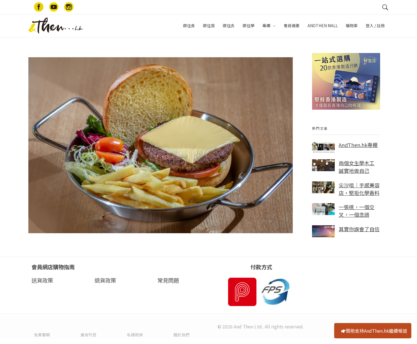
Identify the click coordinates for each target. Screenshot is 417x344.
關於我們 (181, 334)
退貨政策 (105, 280)
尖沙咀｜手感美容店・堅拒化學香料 (359, 188)
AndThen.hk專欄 (358, 144)
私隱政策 (135, 334)
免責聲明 (42, 334)
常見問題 (168, 280)
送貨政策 (42, 280)
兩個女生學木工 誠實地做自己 (356, 166)
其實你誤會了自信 (359, 229)
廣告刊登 (88, 334)
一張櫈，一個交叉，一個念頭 (356, 210)
